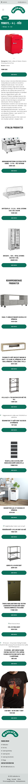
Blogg (4, 760)
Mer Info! (14, 74)
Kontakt (14, 779)
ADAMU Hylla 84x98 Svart (14, 565)
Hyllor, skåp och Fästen (14, 61)
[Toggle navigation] (3, 9)
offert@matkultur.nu (22, 2)
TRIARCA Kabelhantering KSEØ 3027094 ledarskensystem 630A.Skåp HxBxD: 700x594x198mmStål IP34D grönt (14, 606)
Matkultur (5, 744)
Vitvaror (24, 61)
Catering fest (6, 754)
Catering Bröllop (7, 751)
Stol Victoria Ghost (14, 627)
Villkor (19, 779)
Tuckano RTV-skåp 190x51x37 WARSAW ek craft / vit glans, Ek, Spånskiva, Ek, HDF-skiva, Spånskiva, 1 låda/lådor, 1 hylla (14, 359)
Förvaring (4, 63)
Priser (5, 17)
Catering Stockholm (8, 757)
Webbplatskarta (20, 781)
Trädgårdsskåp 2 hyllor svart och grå (14, 529)
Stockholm (5, 2)
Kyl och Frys (10, 63)
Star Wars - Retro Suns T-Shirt (14, 711)
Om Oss (4, 747)
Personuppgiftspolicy (9, 781)
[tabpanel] (14, 44)
